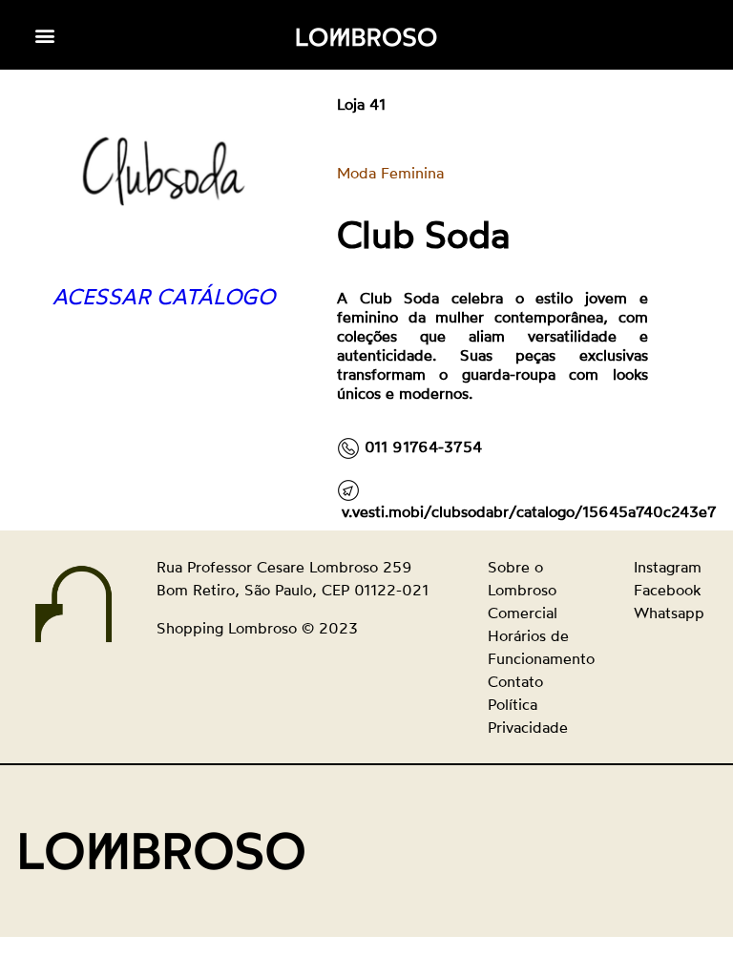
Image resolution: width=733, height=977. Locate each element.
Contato (515, 681)
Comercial (522, 612)
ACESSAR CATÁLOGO (163, 296)
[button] (45, 35)
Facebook (667, 589)
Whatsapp (669, 612)
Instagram (668, 566)
